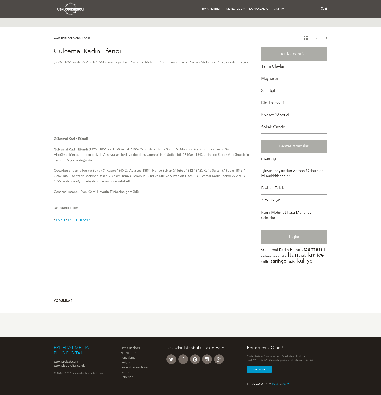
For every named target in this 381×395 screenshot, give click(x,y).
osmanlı (314, 249)
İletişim (125, 362)
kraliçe (316, 255)
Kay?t (276, 384)
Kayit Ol (259, 369)
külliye (305, 261)
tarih (264, 261)
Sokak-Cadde (273, 127)
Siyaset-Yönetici (275, 115)
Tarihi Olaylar (80, 220)
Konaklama (258, 9)
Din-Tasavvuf (272, 103)
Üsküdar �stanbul (71, 8)
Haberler (126, 377)
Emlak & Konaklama (134, 367)
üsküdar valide (271, 256)
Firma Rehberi (211, 9)
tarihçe (278, 261)
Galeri (124, 372)
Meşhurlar (269, 79)
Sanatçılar (269, 91)
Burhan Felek (272, 188)
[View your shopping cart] (324, 8)
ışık (303, 256)
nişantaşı (268, 159)
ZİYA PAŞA (270, 201)
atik (292, 261)
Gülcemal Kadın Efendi (281, 250)
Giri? (285, 384)
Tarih (61, 220)
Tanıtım (278, 9)
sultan (290, 255)
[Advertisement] (153, 106)
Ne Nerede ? (235, 9)
